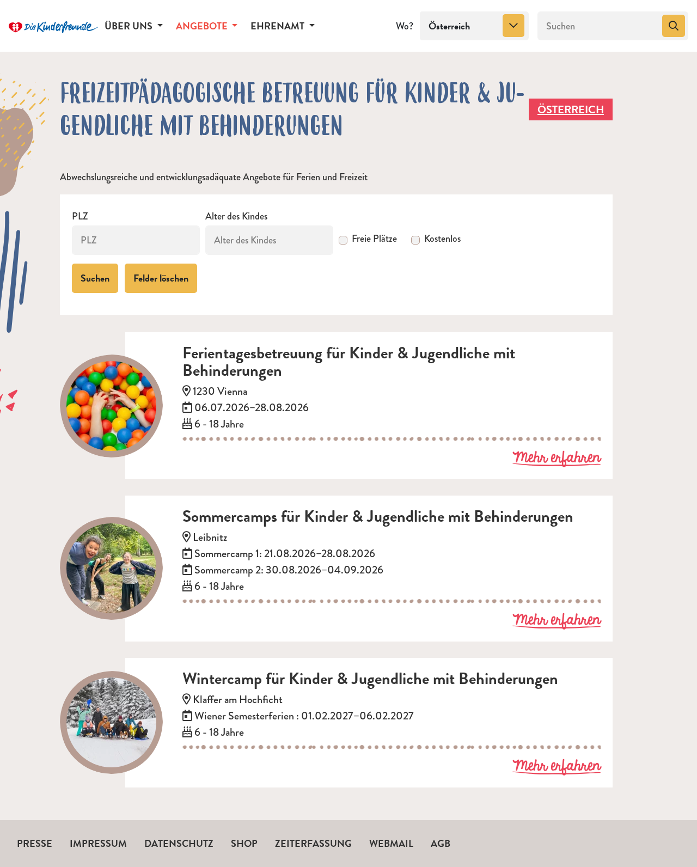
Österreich (570, 109)
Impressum (98, 843)
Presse (34, 843)
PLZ (80, 216)
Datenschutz (178, 843)
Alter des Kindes (236, 216)
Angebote (203, 26)
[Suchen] (673, 26)
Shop (244, 843)
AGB (440, 843)
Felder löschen (160, 278)
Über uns (130, 26)
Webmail (391, 843)
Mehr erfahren (556, 458)
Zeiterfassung (313, 843)
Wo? (404, 26)
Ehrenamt (278, 26)
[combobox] (474, 26)
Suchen (95, 278)
